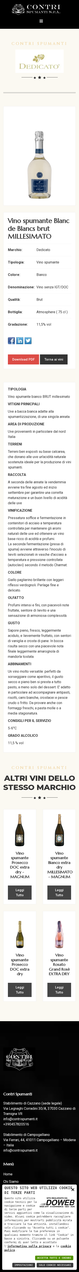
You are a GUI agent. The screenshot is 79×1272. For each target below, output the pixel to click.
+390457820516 (16, 1124)
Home (8, 1174)
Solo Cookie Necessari (55, 1265)
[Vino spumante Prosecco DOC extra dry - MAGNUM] (20, 830)
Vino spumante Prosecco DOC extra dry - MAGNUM (19, 865)
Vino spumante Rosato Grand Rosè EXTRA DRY (59, 964)
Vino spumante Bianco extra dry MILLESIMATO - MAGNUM (60, 865)
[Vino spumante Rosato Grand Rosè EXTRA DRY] (59, 932)
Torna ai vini (53, 359)
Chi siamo (11, 1182)
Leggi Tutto (20, 892)
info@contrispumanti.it (20, 1119)
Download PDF (23, 359)
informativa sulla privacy (29, 1246)
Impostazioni (23, 1265)
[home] (40, 9)
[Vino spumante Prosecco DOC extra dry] (20, 932)
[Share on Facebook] (11, 340)
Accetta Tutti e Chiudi (54, 1258)
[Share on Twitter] (28, 340)
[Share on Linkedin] (19, 340)
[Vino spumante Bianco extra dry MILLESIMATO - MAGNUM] (59, 830)
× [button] (73, 1189)
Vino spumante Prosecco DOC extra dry (19, 964)
